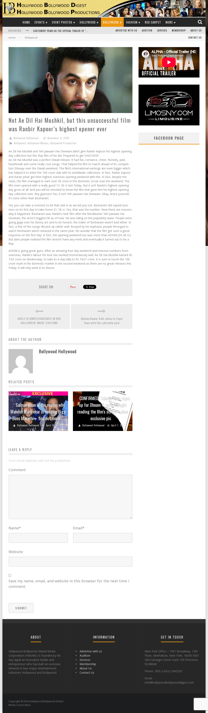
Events (40, 22)
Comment (17, 469)
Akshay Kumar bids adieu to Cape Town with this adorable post (101, 320)
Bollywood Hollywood (26, 138)
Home (26, 22)
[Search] (200, 22)
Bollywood (111, 22)
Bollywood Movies (38, 143)
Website (16, 551)
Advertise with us (126, 30)
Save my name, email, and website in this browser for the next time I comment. (69, 583)
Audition (147, 30)
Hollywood (88, 22)
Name (15, 528)
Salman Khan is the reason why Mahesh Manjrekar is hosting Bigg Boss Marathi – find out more (38, 411)
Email (78, 528)
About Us (196, 30)
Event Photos (62, 22)
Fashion (132, 22)
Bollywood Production (63, 143)
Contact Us (195, 37)
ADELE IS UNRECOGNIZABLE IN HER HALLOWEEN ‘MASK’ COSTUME (39, 320)
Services (162, 30)
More (169, 22)
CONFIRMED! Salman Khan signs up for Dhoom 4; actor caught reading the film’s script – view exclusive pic (103, 408)
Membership (179, 30)
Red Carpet (153, 22)
